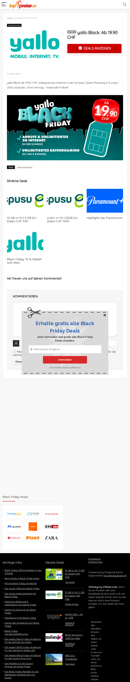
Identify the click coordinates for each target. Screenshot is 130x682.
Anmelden (65, 359)
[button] (65, 327)
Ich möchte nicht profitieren (65, 367)
